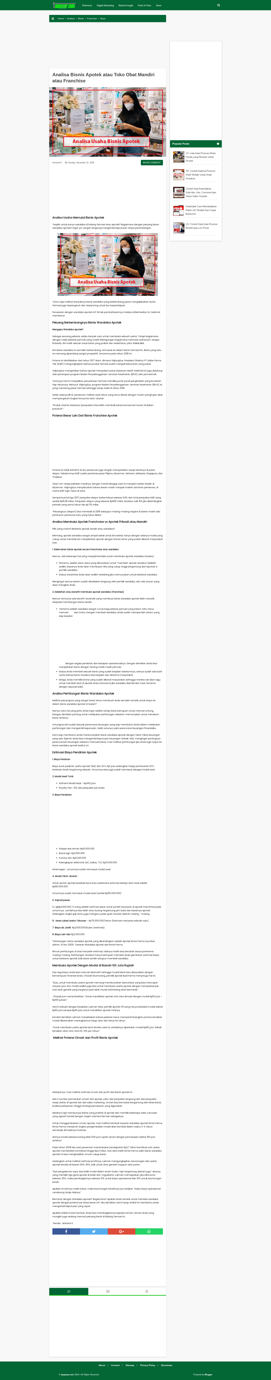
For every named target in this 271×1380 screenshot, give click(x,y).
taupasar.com (67, 1374)
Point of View (144, 5)
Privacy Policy (147, 1365)
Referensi (87, 5)
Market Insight (126, 5)
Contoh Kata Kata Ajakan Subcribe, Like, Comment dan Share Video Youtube (201, 192)
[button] (218, 5)
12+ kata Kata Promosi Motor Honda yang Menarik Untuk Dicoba (201, 157)
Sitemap (130, 1365)
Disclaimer (166, 1365)
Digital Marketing (105, 5)
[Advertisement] (107, 46)
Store (158, 5)
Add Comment (153, 162)
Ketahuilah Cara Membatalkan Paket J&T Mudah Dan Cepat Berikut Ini (201, 210)
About (102, 1365)
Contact (115, 1365)
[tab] (68, 1291)
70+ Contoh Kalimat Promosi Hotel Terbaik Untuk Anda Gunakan (200, 175)
